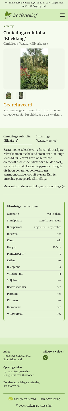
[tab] (17, 139)
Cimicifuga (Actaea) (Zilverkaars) (25, 43)
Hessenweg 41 (11, 355)
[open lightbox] (34, 68)
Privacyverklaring (50, 399)
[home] (23, 15)
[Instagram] (45, 357)
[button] (61, 15)
